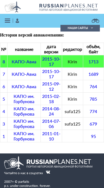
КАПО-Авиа (24, 61)
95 (93, 136)
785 (93, 98)
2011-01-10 (51, 136)
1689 (93, 74)
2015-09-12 (51, 86)
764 (93, 86)
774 (93, 111)
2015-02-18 (51, 98)
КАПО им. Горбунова (24, 98)
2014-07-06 (51, 123)
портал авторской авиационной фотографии (68, 10)
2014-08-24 (51, 111)
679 (93, 123)
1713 (93, 61)
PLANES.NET (68, 5)
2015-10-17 (51, 61)
